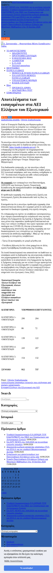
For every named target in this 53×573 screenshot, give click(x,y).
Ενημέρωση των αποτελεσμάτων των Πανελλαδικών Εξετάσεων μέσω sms (26, 20)
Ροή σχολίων (12, 547)
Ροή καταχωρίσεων (15, 544)
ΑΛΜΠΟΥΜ (18, 60)
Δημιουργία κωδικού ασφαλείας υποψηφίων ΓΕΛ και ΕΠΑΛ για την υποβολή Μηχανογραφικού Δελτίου (25, 17)
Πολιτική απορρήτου (21, 65)
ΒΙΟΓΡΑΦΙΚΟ (13, 68)
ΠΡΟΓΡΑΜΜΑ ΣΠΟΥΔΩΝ (24, 56)
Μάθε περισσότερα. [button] (13, 561)
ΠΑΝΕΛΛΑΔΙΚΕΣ (15, 70)
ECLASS (5, 39)
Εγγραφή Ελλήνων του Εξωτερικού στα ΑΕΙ (20, 387)
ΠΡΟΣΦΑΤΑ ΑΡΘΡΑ (21, 88)
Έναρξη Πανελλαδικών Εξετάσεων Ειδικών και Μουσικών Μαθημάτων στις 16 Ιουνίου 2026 (22, 25)
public (17, 120)
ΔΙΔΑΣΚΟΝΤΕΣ (19, 53)
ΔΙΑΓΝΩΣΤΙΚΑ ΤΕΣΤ (22, 90)
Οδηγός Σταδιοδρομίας (31, 120)
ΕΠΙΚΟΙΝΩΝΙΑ (14, 93)
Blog (9, 85)
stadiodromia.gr (7, 120)
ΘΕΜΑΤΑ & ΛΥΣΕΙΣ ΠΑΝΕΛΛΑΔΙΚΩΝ (31, 73)
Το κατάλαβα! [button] (26, 568)
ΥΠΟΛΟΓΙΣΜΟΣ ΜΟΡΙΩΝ (24, 80)
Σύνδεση (10, 542)
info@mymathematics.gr (22, 2)
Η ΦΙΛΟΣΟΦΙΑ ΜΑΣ (22, 58)
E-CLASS (16, 63)
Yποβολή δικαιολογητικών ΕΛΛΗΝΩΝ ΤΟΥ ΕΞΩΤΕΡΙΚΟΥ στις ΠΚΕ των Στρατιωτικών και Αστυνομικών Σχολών (25, 12)
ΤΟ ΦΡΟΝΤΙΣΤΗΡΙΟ (16, 51)
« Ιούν (4, 492)
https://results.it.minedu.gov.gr (22, 147)
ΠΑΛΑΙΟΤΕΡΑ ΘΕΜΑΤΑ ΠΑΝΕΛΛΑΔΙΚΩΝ (24, 76)
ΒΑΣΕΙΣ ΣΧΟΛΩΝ (20, 83)
